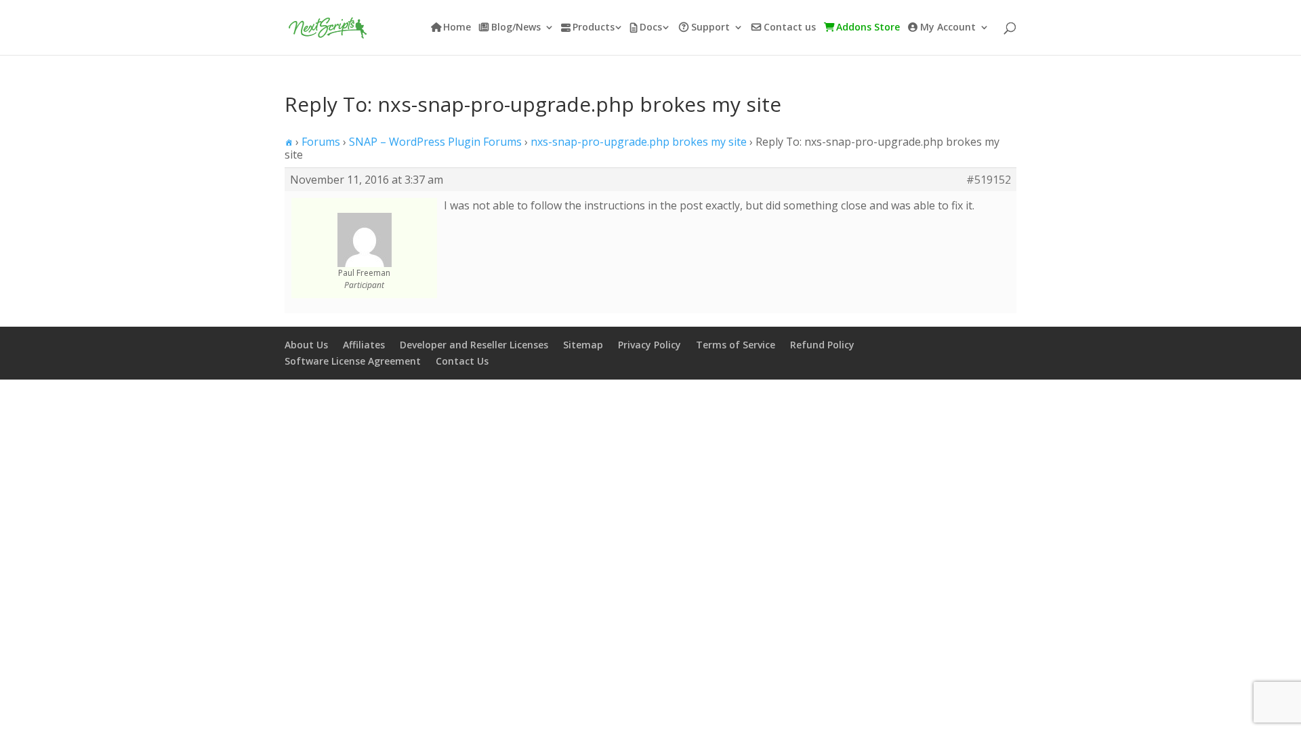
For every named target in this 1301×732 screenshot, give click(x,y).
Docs (651, 27)
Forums (321, 141)
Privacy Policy (649, 344)
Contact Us (462, 360)
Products (594, 27)
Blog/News (516, 27)
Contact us (790, 27)
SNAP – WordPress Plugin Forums (435, 141)
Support (710, 27)
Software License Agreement (353, 360)
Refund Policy (822, 344)
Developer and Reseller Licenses (474, 344)
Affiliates (364, 344)
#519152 (988, 180)
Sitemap (583, 344)
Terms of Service (735, 344)
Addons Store (868, 27)
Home (457, 27)
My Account (948, 27)
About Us (306, 344)
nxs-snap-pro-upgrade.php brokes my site (639, 141)
